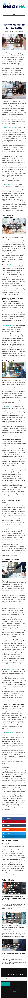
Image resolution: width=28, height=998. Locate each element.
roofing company (9, 669)
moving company (9, 406)
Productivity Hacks (14, 21)
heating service (9, 184)
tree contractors (8, 469)
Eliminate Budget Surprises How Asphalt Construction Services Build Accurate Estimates (13, 898)
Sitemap (14, 991)
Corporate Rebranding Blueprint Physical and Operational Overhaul (13, 926)
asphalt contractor (10, 325)
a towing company (8, 607)
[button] (14, 14)
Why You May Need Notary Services (13, 953)
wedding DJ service (9, 265)
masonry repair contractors (11, 127)
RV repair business (10, 528)
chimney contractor (10, 732)
